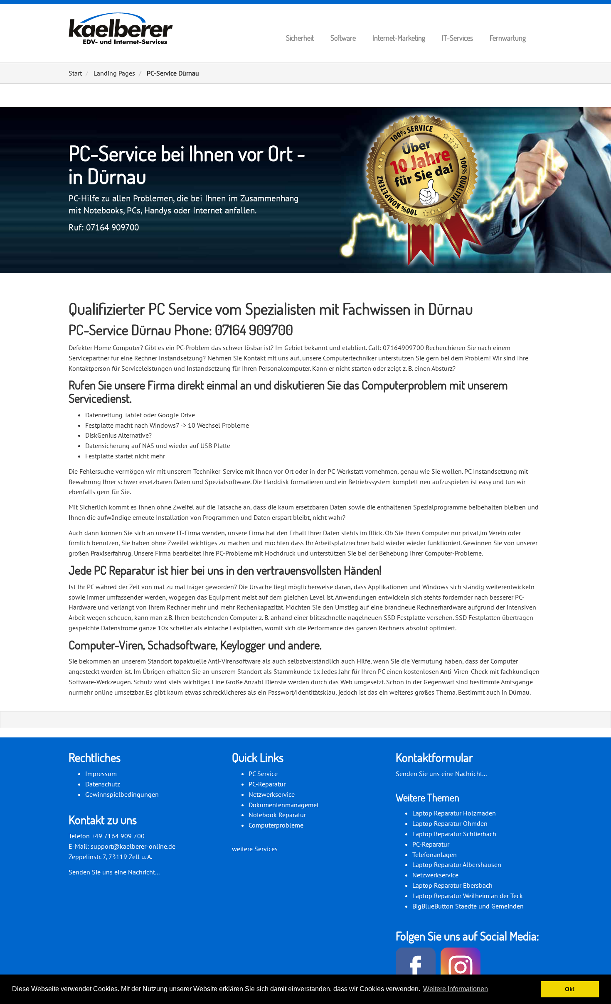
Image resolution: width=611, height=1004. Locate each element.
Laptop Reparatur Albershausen (456, 864)
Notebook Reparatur (277, 815)
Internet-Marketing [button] (398, 38)
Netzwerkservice (272, 794)
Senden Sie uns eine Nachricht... (114, 872)
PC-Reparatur (267, 784)
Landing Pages (114, 73)
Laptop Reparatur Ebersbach (452, 885)
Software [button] (343, 38)
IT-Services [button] (457, 38)
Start (75, 73)
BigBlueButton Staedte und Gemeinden (468, 906)
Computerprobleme (276, 825)
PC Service (263, 773)
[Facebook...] (417, 968)
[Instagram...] (462, 968)
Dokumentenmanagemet (284, 805)
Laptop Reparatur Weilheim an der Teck (467, 895)
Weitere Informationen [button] (455, 988)
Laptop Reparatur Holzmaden (454, 813)
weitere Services (255, 849)
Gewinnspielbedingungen (122, 794)
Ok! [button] (570, 989)
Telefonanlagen (434, 854)
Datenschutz (102, 784)
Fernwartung (508, 38)
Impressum (101, 773)
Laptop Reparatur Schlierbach (454, 834)
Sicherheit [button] (300, 38)
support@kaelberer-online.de (133, 846)
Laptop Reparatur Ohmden (450, 823)
